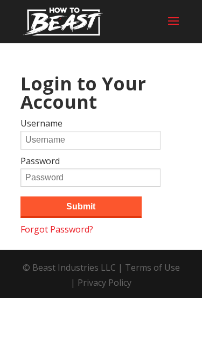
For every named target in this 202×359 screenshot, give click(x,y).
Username (41, 123)
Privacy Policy (104, 282)
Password (40, 161)
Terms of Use (152, 267)
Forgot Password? (56, 229)
